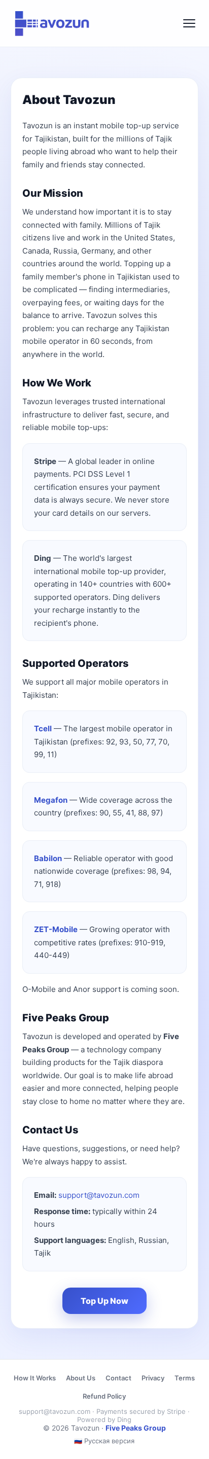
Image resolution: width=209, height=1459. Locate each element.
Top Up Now (104, 1301)
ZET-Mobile (56, 929)
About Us (80, 1378)
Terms (185, 1378)
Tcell (43, 728)
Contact (118, 1378)
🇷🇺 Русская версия (104, 1441)
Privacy (153, 1378)
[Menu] (189, 23)
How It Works (35, 1378)
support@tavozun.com (99, 1195)
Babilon (48, 858)
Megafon (50, 800)
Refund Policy (104, 1396)
